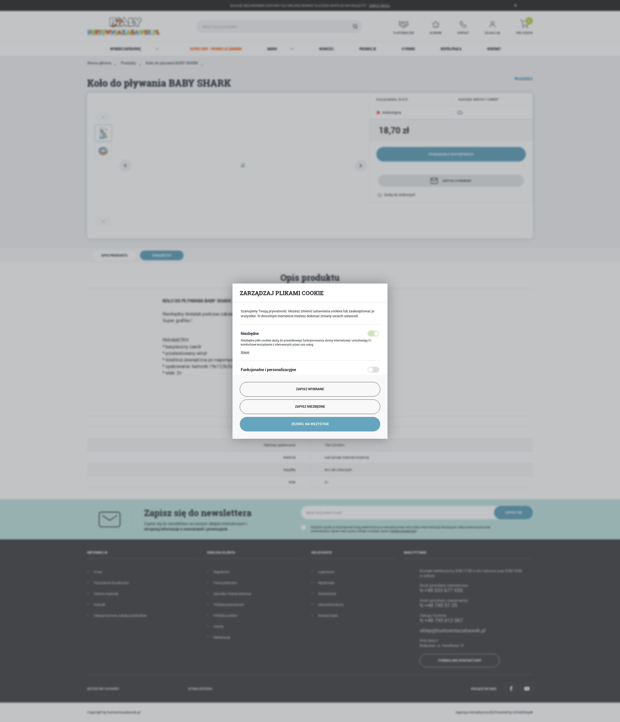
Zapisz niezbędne (310, 406)
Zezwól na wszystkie (310, 424)
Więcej (245, 352)
